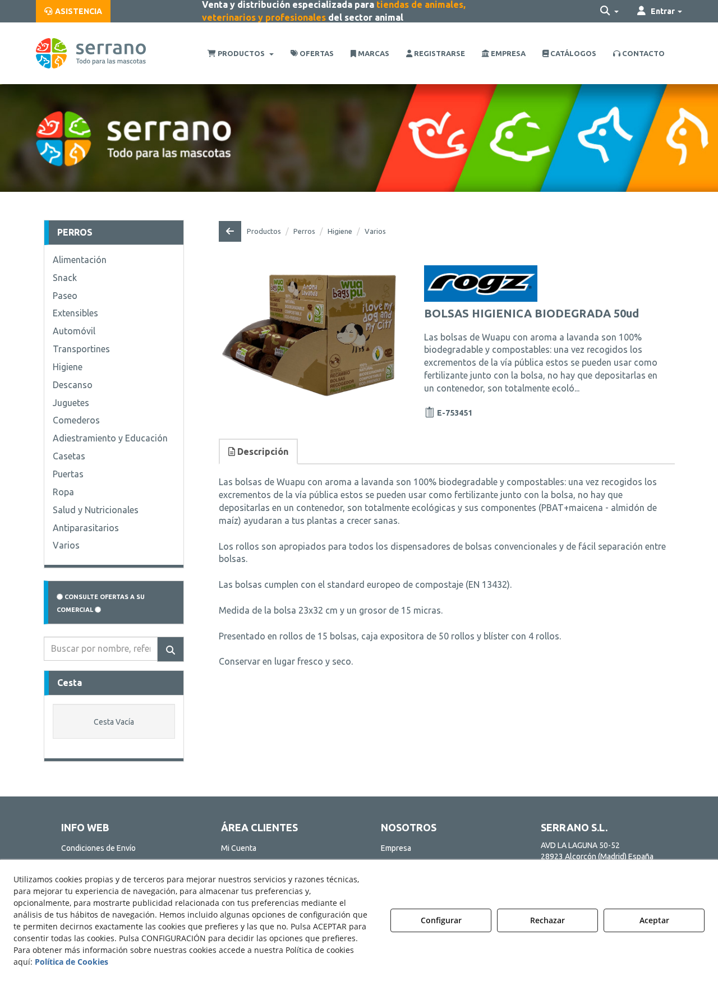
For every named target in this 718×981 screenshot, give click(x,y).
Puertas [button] (68, 474)
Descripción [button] (261, 451)
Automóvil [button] (74, 331)
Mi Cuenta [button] (238, 848)
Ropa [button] (63, 492)
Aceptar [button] (654, 920)
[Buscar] (170, 649)
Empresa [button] (396, 848)
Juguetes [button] (71, 403)
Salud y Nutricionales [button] (96, 510)
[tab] (259, 452)
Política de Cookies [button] (71, 961)
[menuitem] (73, 11)
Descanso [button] (73, 385)
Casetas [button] (69, 456)
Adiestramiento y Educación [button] (110, 438)
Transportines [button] (81, 349)
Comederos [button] (76, 420)
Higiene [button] (67, 367)
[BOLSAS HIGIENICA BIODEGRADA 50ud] (309, 331)
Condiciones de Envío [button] (98, 848)
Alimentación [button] (80, 260)
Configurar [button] (441, 920)
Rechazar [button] (547, 920)
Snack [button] (65, 278)
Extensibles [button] (75, 313)
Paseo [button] (65, 296)
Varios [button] (66, 545)
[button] (73, 11)
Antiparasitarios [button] (86, 528)
